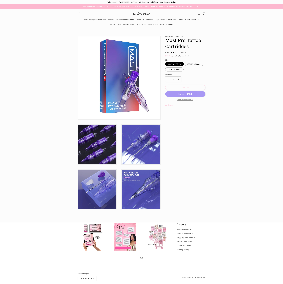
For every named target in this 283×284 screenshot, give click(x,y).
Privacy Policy (183, 250)
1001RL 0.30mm (194, 64)
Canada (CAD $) (86, 278)
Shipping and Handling (186, 238)
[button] (80, 13)
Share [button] (170, 105)
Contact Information (185, 234)
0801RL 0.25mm (174, 64)
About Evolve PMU (184, 230)
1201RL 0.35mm (174, 69)
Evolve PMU (190, 277)
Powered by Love (200, 277)
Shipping (168, 56)
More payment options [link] (185, 99)
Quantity (168, 75)
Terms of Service (184, 246)
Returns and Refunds (185, 242)
